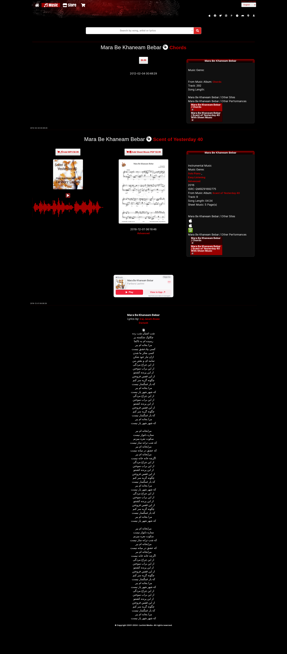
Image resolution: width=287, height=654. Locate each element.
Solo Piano (194, 173)
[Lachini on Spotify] (237, 15)
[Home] (37, 5)
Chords (178, 47)
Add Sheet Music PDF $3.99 (146, 152)
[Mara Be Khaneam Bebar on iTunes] (220, 220)
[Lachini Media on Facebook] (215, 15)
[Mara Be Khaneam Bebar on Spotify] (220, 230)
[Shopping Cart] (83, 5)
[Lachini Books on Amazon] (253, 15)
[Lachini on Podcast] (248, 15)
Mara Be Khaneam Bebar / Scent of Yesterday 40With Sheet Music (206, 115)
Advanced (143, 233)
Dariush (143, 322)
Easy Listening (196, 177)
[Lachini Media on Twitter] (220, 15)
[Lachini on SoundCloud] (242, 15)
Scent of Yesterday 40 (178, 139)
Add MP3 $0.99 (71, 152)
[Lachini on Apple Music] (209, 15)
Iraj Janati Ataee (150, 318)
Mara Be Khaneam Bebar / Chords (206, 105)
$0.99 (143, 60)
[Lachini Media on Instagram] (226, 15)
